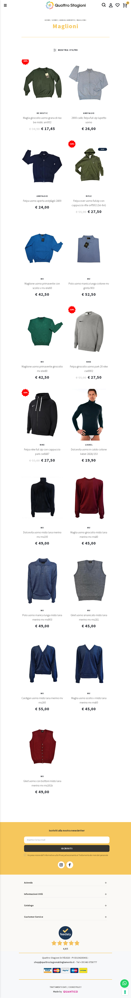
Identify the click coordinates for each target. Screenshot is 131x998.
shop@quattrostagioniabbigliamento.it (54, 962)
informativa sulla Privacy (54, 855)
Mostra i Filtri (68, 50)
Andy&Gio (89, 113)
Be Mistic (42, 113)
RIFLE (89, 196)
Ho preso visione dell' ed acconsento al (67, 855)
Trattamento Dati (58, 987)
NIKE (88, 361)
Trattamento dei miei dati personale (93, 855)
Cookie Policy (74, 987)
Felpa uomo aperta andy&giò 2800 (42, 201)
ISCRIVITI (66, 848)
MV (42, 279)
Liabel (89, 444)
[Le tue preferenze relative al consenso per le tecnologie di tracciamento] (125, 992)
